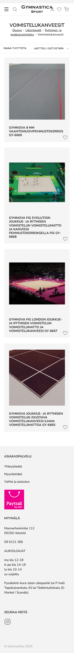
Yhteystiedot (13, 466)
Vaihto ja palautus (17, 481)
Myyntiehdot (13, 474)
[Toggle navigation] (6, 9)
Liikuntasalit (33, 30)
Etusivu (17, 30)
